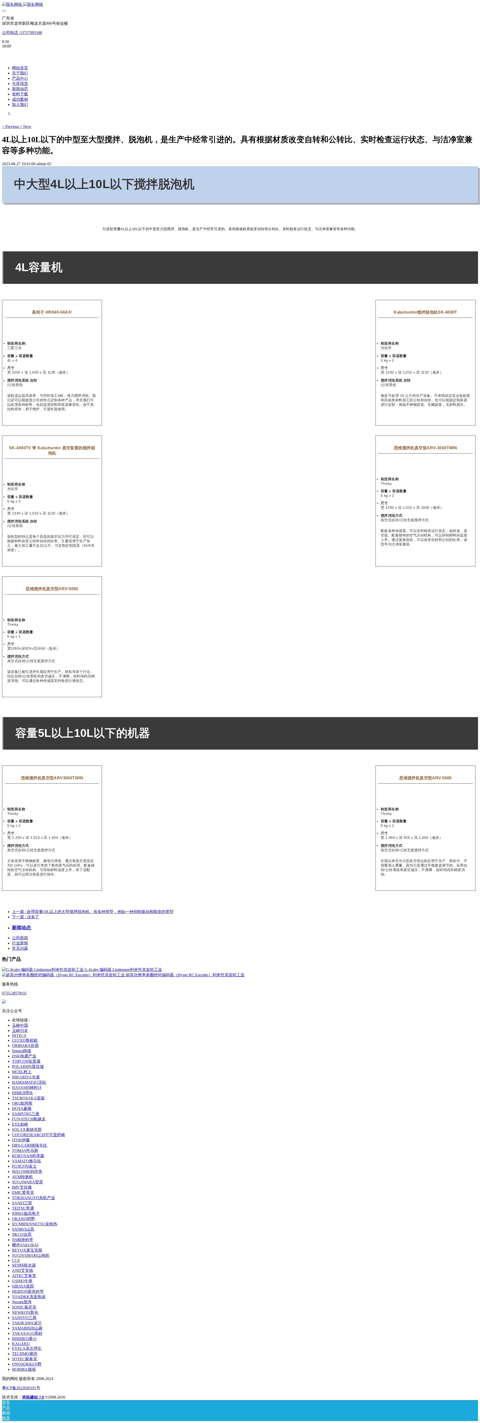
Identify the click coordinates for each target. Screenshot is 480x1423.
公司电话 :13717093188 (22, 32)
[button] (11, 126)
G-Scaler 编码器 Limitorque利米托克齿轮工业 (123, 969)
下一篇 (25, 917)
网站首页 (20, 68)
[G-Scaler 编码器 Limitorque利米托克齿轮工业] (43, 969)
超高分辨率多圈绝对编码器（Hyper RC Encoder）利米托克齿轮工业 (185, 975)
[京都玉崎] (240, 4)
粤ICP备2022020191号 (21, 1388)
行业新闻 (20, 943)
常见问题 (20, 948)
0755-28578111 (14, 993)
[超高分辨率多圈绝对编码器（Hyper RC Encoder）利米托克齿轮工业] (64, 975)
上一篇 (93, 912)
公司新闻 (20, 938)
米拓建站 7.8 (33, 1397)
